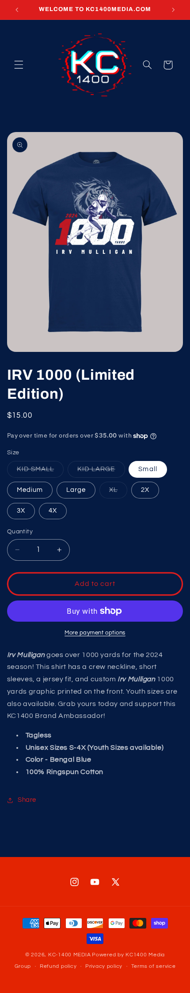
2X (145, 490)
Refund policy (58, 966)
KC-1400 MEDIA (69, 954)
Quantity (20, 532)
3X (21, 510)
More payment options (95, 633)
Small (147, 469)
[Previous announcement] (17, 9)
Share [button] (27, 800)
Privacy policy (103, 966)
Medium (30, 490)
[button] (18, 65)
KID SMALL (40, 471)
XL (118, 492)
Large (76, 490)
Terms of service (153, 966)
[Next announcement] (173, 9)
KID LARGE (101, 471)
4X (53, 510)
